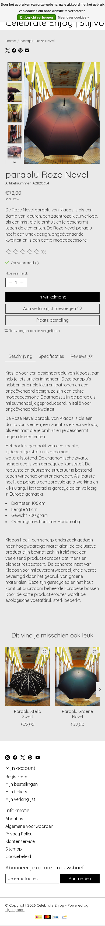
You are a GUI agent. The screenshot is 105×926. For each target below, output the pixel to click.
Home (10, 41)
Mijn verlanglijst (20, 799)
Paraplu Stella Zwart (27, 714)
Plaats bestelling (52, 320)
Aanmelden (80, 878)
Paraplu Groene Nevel (77, 714)
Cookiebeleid (18, 856)
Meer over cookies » (73, 17)
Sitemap (13, 849)
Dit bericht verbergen (36, 17)
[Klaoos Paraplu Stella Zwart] (27, 676)
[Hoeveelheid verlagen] (10, 282)
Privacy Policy (19, 833)
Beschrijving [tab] (20, 356)
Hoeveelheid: (16, 273)
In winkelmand (52, 297)
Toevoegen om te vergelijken (34, 330)
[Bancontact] (64, 917)
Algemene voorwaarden (29, 826)
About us (14, 818)
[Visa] (55, 917)
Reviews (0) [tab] (82, 356)
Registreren (16, 776)
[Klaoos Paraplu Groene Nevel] (77, 676)
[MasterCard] (47, 917)
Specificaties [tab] (51, 356)
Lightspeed (14, 909)
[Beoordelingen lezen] (22, 252)
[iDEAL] (38, 917)
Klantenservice (20, 841)
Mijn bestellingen (21, 784)
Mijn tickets (16, 791)
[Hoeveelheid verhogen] (21, 282)
